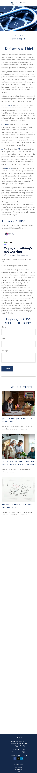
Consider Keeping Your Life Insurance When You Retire (18, 463)
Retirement (18, 767)
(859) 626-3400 (21, 741)
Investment (18, 769)
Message (4, 351)
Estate (18, 772)
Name (3, 327)
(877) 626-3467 (22, 743)
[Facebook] (15, 758)
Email (3, 339)
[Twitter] (18, 758)
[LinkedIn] (21, 758)
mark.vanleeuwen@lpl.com (18, 755)
